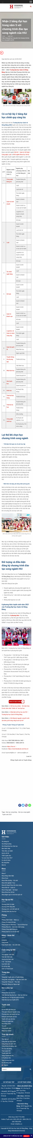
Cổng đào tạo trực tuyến (9, 1041)
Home (3, 36)
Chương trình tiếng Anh (8, 907)
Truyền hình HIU (6, 1053)
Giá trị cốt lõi (5, 853)
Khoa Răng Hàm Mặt (8, 876)
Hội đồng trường (6, 844)
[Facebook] (19, 805)
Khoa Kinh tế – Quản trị (8, 887)
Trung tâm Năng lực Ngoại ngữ (11, 984)
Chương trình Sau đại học (9, 911)
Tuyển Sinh (10, 36)
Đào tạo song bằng (11, 812)
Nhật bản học (10, 370)
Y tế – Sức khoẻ (6, 962)
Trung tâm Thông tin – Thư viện (11, 982)
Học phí (4, 1026)
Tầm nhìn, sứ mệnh (7, 851)
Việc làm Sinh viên (7, 957)
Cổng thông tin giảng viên (9, 1046)
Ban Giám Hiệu (6, 848)
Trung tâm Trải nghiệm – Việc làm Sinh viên (14, 979)
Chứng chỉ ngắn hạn (7, 1021)
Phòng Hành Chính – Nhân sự (10, 920)
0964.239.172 (27, 1119)
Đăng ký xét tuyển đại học (9, 1016)
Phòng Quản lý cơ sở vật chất (10, 931)
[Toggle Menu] (30, 2)
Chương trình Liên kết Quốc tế (10, 909)
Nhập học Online (6, 1031)
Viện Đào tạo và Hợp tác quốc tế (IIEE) (13, 997)
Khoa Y (4, 873)
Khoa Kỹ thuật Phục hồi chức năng (12, 885)
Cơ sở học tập (6, 966)
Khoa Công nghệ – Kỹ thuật (10, 890)
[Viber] (26, 805)
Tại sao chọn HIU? (7, 858)
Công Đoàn (5, 942)
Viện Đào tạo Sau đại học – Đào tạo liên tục (14, 995)
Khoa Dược (5, 878)
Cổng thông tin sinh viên (9, 1044)
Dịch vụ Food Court (7, 969)
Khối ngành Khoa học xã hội (21, 154)
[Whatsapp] (29, 805)
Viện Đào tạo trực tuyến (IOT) (10, 1000)
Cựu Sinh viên (6, 964)
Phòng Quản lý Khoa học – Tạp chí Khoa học (15, 924)
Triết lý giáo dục (6, 855)
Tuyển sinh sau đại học (8, 1019)
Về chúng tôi (5, 841)
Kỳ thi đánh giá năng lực (9, 1009)
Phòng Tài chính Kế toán (9, 922)
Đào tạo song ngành (24, 812)
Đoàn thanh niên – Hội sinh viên (11, 945)
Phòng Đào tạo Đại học (8, 993)
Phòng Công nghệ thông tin (9, 929)
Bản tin (4, 865)
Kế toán (9, 294)
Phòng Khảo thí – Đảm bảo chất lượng (13, 927)
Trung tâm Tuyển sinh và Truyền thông (12, 977)
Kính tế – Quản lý (19, 152)
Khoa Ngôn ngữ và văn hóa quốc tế (12, 894)
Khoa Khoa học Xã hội (8, 892)
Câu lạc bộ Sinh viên (8, 959)
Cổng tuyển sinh (6, 1028)
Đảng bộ (4, 940)
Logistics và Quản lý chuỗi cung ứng (10, 333)
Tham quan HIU (6, 1051)
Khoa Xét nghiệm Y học (8, 883)
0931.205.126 (17, 1119)
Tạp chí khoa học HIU (8, 1060)
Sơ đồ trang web (6, 1063)
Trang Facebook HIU (8, 1055)
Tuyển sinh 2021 (7, 814)
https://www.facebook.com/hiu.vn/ (18, 749)
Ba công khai (5, 862)
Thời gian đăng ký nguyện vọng (11, 1012)
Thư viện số (5, 1039)
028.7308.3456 (16, 1121)
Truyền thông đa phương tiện (10, 359)
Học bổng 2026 (6, 1023)
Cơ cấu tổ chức (6, 860)
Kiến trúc (9, 390)
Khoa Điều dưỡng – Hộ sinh (10, 880)
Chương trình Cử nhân (8, 904)
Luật (9, 154)
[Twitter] (23, 805)
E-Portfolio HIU (6, 1058)
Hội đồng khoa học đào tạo (10, 846)
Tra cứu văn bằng (7, 1048)
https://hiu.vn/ (11, 746)
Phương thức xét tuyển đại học (11, 1014)
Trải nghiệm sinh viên (8, 954)
